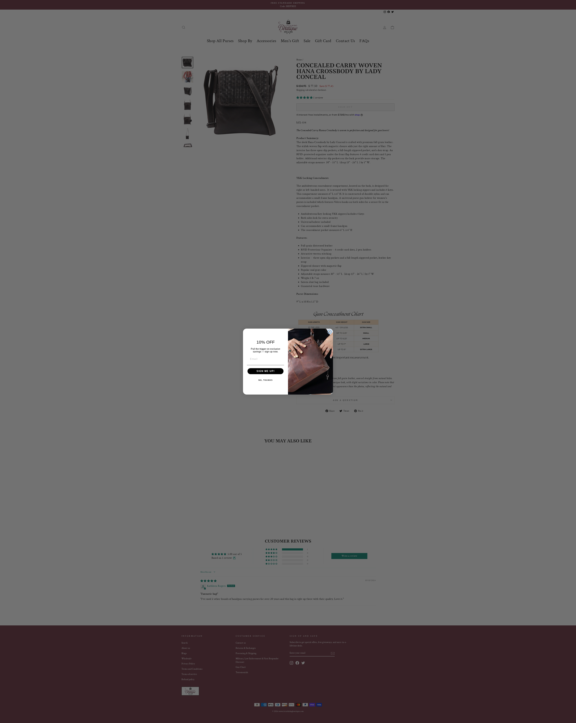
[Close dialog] (330, 332)
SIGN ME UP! (265, 371)
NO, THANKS (265, 380)
